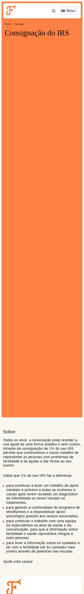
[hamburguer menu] (69, 10)
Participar (19, 24)
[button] (53, 10)
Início (8, 24)
